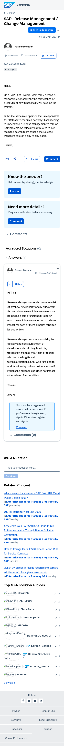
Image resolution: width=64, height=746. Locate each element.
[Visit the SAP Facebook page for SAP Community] (23, 701)
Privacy (16, 711)
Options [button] (58, 30)
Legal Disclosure (48, 720)
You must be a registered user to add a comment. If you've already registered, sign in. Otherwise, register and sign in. (31, 413)
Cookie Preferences (16, 738)
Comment (52, 159)
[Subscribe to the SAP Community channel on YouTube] (35, 701)
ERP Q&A (11, 13)
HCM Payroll (10, 69)
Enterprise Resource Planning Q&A (26, 576)
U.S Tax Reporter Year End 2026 (22, 511)
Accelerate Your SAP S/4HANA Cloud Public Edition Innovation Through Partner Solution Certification (29, 531)
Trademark (16, 729)
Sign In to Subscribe (41, 30)
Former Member (23, 46)
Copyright (16, 720)
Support (48, 729)
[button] (42, 56)
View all (8, 683)
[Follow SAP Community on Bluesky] (29, 701)
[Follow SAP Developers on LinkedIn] (41, 701)
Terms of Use (48, 711)
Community (23, 4)
